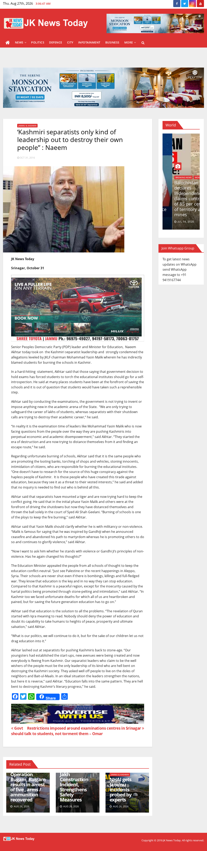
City (70, 42)
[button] (143, 42)
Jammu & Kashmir (27, 125)
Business (112, 42)
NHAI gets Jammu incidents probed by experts (121, 789)
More (128, 42)
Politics (37, 42)
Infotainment (89, 42)
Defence (55, 42)
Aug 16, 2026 (177, 221)
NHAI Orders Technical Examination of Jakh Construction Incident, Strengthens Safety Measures (76, 779)
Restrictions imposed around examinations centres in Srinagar (84, 728)
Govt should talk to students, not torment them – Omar (57, 730)
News (19, 42)
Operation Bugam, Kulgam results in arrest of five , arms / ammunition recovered (27, 787)
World (169, 188)
